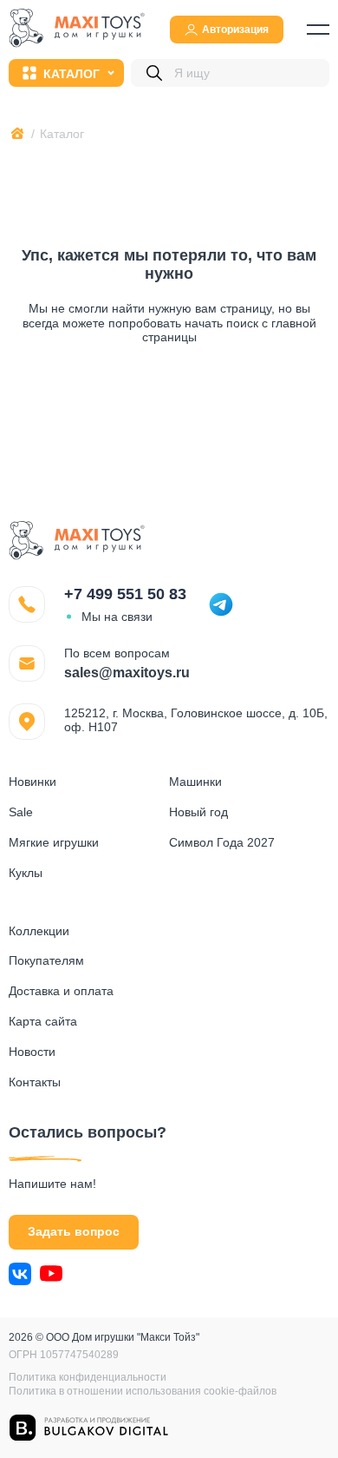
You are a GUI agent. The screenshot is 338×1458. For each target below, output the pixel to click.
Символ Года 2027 (222, 842)
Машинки (195, 781)
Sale (21, 812)
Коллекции (39, 931)
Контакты (35, 1082)
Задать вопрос (74, 1231)
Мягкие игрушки (54, 842)
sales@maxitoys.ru (127, 672)
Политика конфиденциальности (87, 1377)
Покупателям (46, 960)
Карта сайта (43, 1021)
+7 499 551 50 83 (125, 594)
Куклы (25, 873)
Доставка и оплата (61, 991)
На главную (169, 401)
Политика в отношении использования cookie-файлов (142, 1391)
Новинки (32, 781)
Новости (32, 1052)
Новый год (198, 812)
